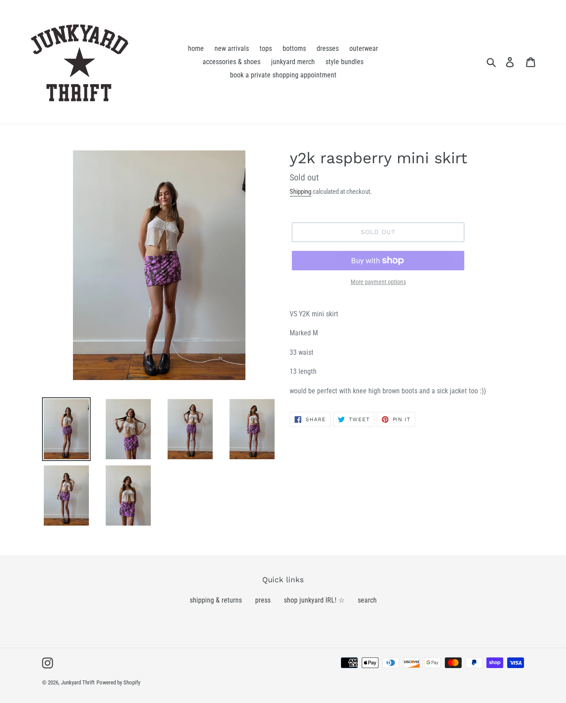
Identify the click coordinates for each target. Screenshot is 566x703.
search (367, 600)
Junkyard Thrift (78, 682)
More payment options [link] (378, 281)
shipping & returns (216, 600)
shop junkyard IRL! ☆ (314, 600)
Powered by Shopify (118, 682)
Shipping (300, 192)
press (263, 600)
